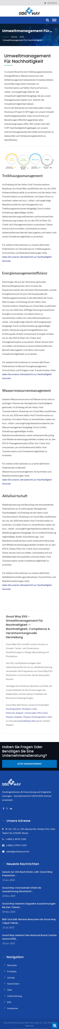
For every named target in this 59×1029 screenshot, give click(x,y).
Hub (50, 716)
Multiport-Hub (29, 708)
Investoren (12, 1008)
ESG (22, 36)
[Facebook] (3, 808)
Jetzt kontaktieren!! (29, 763)
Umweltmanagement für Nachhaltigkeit (22, 40)
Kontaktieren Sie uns (28, 720)
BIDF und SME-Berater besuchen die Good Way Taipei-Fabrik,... (29, 921)
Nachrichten (13, 983)
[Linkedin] (11, 808)
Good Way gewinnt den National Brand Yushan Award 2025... (29, 937)
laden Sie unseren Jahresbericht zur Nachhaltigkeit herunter (27, 258)
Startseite (12, 965)
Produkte (11, 971)
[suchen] (47, 20)
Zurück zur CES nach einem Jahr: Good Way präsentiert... (27, 873)
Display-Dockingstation (35, 716)
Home (14, 36)
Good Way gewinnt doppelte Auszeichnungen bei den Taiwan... (29, 905)
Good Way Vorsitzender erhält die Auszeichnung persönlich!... (21, 889)
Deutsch (52, 3)
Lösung (10, 977)
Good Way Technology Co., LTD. (33, 1022)
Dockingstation (13, 708)
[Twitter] (7, 808)
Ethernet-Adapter (15, 712)
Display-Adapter (14, 716)
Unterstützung (14, 996)
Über (9, 989)
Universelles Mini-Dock (36, 712)
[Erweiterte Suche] (55, 1025)
